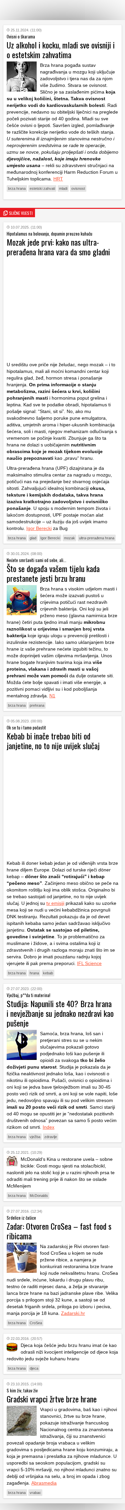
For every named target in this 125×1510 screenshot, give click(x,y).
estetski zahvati (42, 188)
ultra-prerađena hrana (96, 538)
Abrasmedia (44, 1483)
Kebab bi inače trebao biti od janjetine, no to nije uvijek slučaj (53, 740)
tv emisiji (55, 903)
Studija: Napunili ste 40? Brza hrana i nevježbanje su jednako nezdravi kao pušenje (60, 1013)
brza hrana (17, 188)
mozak (69, 538)
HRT (58, 178)
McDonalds (39, 1196)
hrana (34, 973)
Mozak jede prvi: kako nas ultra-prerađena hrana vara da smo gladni (58, 247)
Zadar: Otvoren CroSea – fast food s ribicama (59, 1231)
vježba (35, 1137)
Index (48, 1127)
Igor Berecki (39, 528)
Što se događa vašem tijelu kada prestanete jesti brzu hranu (53, 573)
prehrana (37, 705)
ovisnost (78, 188)
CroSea (36, 1323)
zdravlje (50, 1137)
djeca (34, 1368)
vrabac (35, 1493)
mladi (63, 188)
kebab (48, 973)
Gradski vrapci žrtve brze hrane (52, 1399)
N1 (52, 695)
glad (33, 538)
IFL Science (89, 963)
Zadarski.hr (73, 1313)
